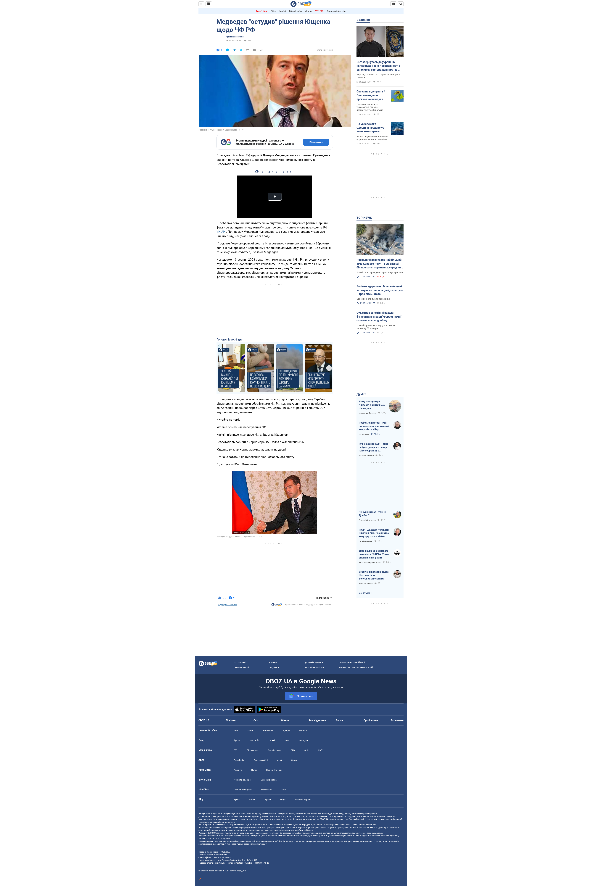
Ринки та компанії (242, 780)
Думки (361, 394)
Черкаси (303, 730)
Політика (231, 720)
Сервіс (294, 760)
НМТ (320, 750)
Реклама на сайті (242, 667)
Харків (250, 730)
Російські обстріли (336, 11)
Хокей (272, 740)
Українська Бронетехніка (370, 562)
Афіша (237, 799)
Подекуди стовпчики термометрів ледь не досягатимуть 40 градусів (369, 107)
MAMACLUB (266, 790)
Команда (273, 662)
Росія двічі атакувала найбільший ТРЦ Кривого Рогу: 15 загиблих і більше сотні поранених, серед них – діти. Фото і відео (379, 263)
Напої (254, 770)
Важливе (363, 20)
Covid (284, 790)
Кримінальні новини (235, 37)
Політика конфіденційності (352, 662)
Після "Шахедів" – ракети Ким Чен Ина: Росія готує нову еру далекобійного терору (374, 533)
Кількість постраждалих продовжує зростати (380, 272)
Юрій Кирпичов (366, 583)
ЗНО (306, 750)
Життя (285, 720)
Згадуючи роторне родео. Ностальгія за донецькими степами (374, 575)
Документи (274, 667)
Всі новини (397, 720)
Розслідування (317, 720)
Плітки (252, 799)
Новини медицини (243, 790)
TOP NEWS (364, 218)
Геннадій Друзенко (367, 520)
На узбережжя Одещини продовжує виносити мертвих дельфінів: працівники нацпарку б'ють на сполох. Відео (371, 128)
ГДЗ (235, 750)
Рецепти (238, 770)
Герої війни (261, 11)
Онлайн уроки (274, 750)
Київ (236, 730)
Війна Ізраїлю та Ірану (300, 11)
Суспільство (371, 720)
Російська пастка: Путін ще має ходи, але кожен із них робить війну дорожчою (374, 426)
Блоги (339, 720)
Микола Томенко (366, 455)
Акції (279, 760)
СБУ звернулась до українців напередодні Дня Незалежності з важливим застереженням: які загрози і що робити (378, 66)
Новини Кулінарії (274, 770)
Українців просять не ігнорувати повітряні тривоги (378, 76)
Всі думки (364, 593)
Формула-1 (304, 740)
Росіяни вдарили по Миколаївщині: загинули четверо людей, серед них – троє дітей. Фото (380, 290)
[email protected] (235, 863)
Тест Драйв (239, 760)
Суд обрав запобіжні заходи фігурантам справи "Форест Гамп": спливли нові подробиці (379, 316)
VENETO (319, 11)
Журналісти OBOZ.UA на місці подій (356, 667)
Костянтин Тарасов (367, 413)
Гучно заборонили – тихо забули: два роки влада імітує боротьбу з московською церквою (373, 447)
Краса (268, 799)
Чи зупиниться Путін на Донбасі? (372, 514)
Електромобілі (261, 760)
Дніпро (286, 730)
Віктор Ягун (364, 434)
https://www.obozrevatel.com (302, 814)
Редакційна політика (227, 604)
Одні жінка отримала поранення (373, 299)
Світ (255, 720)
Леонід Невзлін (365, 541)
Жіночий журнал (303, 799)
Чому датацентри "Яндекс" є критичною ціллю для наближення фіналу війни (372, 405)
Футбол (237, 740)
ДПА (293, 750)
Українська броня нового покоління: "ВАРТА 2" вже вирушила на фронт (374, 554)
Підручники (252, 750)
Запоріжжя (268, 730)
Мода (282, 799)
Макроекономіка (269, 780)
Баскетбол (255, 740)
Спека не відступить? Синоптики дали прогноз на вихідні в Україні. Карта (370, 95)
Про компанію (240, 662)
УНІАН (221, 231)
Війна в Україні (278, 11)
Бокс (287, 740)
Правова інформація (313, 662)
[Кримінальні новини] (276, 605)
